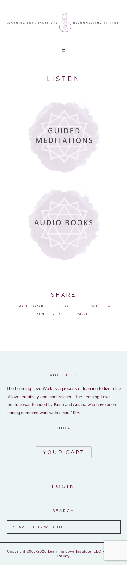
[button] (63, 51)
